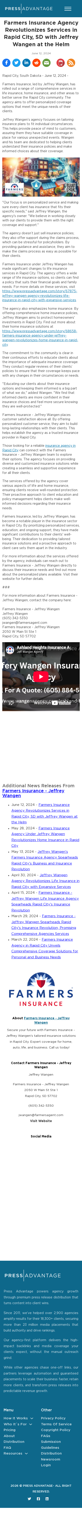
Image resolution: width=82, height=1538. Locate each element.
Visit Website (41, 1121)
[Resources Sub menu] (26, 1453)
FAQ (7, 1447)
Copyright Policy (55, 1430)
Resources (13, 1453)
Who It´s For (15, 1424)
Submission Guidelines (51, 1444)
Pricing (9, 1430)
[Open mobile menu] (67, 9)
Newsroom (50, 1459)
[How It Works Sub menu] (31, 1418)
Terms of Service (56, 1424)
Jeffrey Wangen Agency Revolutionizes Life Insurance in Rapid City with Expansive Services (45, 881)
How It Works (16, 1418)
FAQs (45, 1436)
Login (46, 1465)
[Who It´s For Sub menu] (30, 1424)
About (9, 1436)
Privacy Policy (53, 1418)
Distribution (14, 1441)
